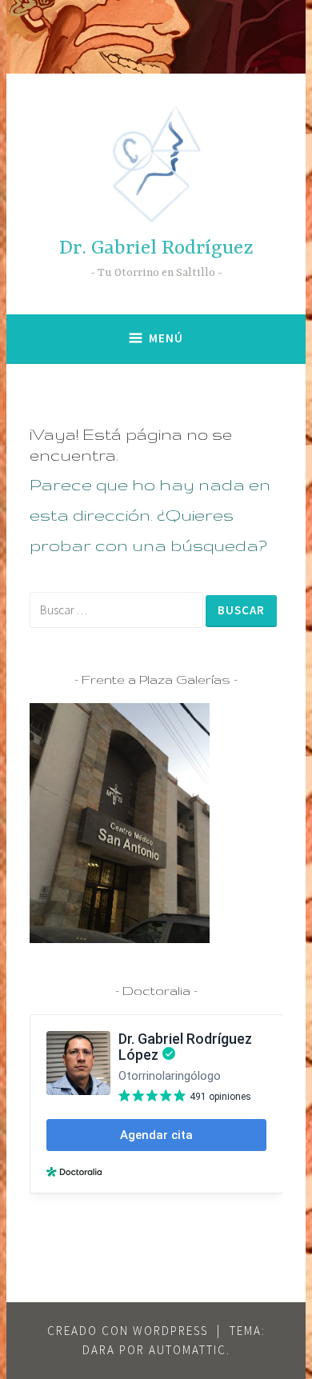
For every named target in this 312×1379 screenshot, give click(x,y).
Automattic (187, 1349)
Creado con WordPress (127, 1330)
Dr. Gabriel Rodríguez (156, 248)
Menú (166, 338)
